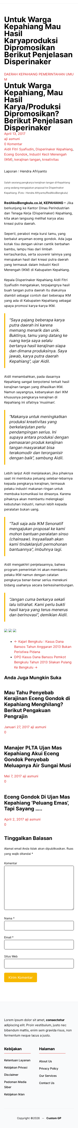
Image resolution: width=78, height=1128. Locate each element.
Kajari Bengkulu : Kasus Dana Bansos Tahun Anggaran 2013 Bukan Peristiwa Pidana (42, 646)
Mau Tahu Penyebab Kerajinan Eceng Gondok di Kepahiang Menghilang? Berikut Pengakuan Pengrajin (37, 704)
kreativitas (50, 159)
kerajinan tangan (27, 159)
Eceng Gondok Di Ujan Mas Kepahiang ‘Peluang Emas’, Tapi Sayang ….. (37, 803)
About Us (45, 1061)
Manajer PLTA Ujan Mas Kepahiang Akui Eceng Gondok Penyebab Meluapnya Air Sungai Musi (37, 756)
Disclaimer (11, 1074)
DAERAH (11, 74)
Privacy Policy (48, 1068)
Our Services (48, 1075)
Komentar (10, 863)
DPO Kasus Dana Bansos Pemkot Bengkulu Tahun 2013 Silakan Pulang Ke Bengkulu (43, 662)
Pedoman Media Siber (15, 1084)
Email (9, 937)
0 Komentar (13, 144)
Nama (9, 918)
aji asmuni (12, 139)
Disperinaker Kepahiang (54, 149)
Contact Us (46, 1083)
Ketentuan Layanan (17, 1060)
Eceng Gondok (15, 154)
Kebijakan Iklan (14, 1094)
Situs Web (11, 956)
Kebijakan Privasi (15, 1067)
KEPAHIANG (28, 74)
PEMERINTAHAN (52, 74)
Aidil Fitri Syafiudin (19, 149)
